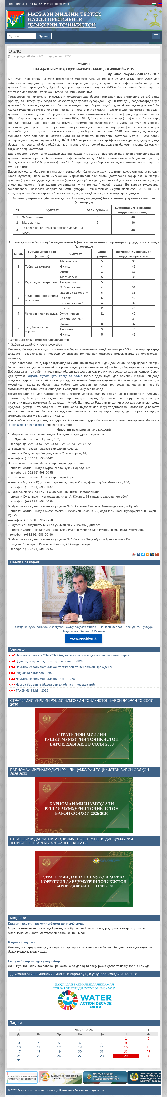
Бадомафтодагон (21, 942)
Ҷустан (44, 36)
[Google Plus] (157, 554)
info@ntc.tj (36, 424)
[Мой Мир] (152, 554)
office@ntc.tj (62, 3)
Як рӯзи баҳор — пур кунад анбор (34, 961)
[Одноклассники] (147, 554)
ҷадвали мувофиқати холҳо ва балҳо (54, 376)
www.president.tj (83, 638)
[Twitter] (143, 554)
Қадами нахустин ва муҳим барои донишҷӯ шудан (46, 923)
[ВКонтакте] (138, 554)
